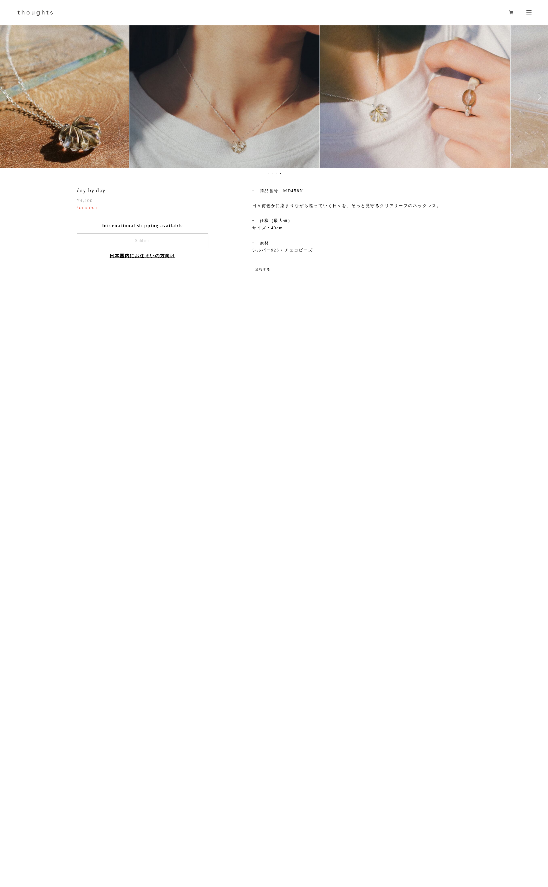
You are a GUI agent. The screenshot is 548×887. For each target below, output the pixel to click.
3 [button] (276, 173)
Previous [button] (9, 97)
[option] (274, 96)
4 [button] (280, 173)
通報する (263, 269)
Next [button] (538, 97)
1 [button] (268, 173)
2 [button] (272, 173)
